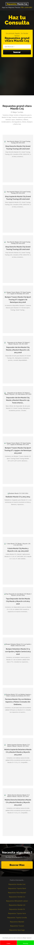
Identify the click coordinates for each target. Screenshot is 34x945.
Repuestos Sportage (17, 930)
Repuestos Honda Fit (17, 909)
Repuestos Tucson (17, 926)
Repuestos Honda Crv (17, 897)
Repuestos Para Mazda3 (17, 893)
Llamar (8, 943)
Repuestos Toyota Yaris (17, 913)
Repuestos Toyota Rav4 (17, 888)
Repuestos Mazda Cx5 (17, 905)
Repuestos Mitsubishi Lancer (17, 901)
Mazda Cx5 (17, 4)
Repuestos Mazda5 (17, 922)
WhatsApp (25, 943)
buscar (17, 52)
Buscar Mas (17, 864)
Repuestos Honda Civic (17, 884)
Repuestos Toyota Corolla (17, 917)
